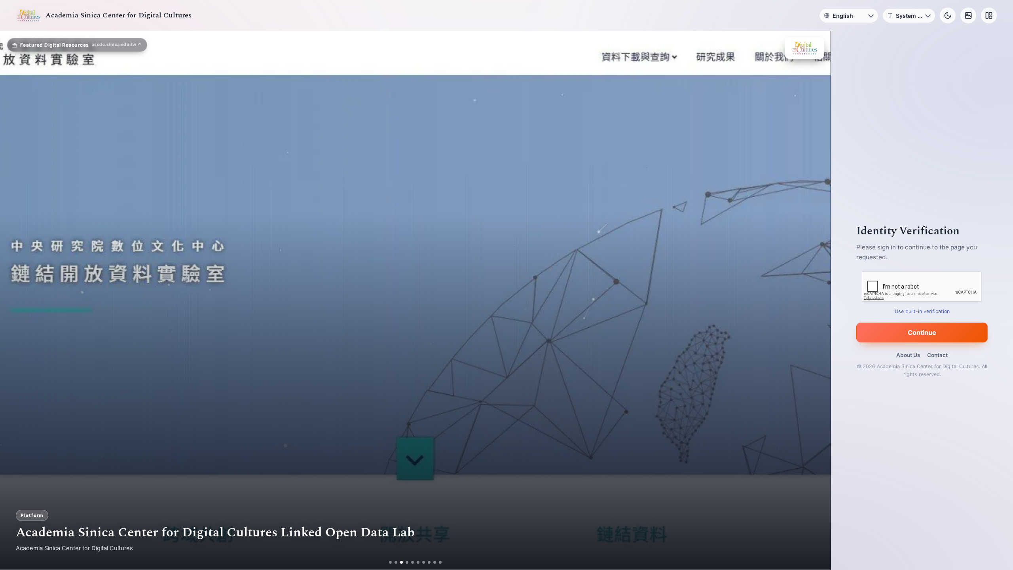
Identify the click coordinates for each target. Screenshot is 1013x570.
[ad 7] (423, 562)
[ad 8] (429, 562)
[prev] (14, 300)
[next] (816, 300)
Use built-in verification (922, 311)
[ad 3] (401, 562)
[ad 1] (390, 562)
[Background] (968, 15)
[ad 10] (440, 562)
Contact (937, 355)
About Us (908, 355)
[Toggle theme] (947, 15)
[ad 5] (412, 562)
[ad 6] (418, 562)
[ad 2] (396, 562)
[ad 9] (434, 562)
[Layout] (989, 15)
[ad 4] (407, 562)
